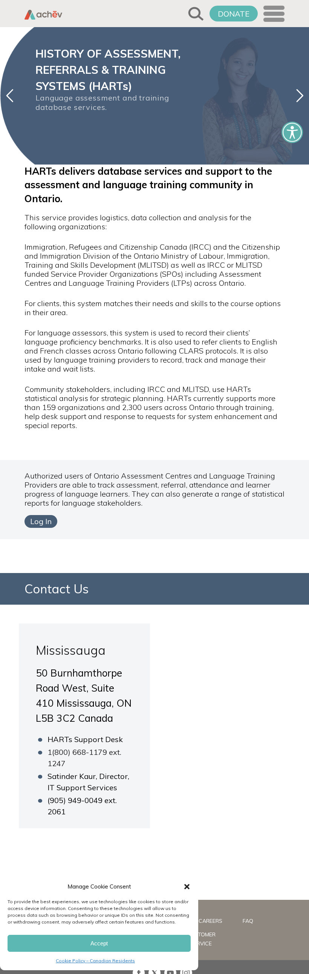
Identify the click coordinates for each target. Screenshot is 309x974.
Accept (99, 943)
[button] (187, 886)
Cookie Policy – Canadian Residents (95, 960)
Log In (41, 521)
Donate (233, 13)
